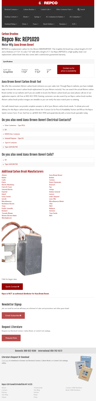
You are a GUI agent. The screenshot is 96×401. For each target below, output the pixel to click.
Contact (4, 390)
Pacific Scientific (7, 208)
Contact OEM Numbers (74, 388)
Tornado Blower (7, 213)
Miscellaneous (7, 201)
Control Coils (46, 9)
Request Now (11, 338)
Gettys (51, 189)
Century (52, 180)
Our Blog (37, 390)
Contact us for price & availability (68, 69)
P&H (50, 206)
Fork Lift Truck (7, 187)
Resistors (63, 24)
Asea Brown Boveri (24, 44)
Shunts (26, 17)
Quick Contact (12, 286)
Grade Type (7, 70)
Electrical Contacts (11, 9)
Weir (50, 215)
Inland (4, 194)
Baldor (4, 177)
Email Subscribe (13, 315)
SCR (74, 24)
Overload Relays (11, 24)
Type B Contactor (11, 143)
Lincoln (4, 199)
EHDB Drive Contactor (12, 134)
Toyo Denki (53, 213)
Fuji (50, 187)
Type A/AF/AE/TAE (11, 147)
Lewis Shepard (54, 196)
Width (37, 70)
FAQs (35, 397)
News (36, 395)
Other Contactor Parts (64, 9)
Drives (25, 24)
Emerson (52, 184)
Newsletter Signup (12, 304)
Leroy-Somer (6, 196)
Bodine (51, 177)
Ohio (51, 203)
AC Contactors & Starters (55, 17)
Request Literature (12, 327)
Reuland (4, 211)
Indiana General (54, 192)
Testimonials (38, 388)
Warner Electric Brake (9, 215)
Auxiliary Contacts (11, 17)
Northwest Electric (8, 203)
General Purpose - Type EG (14, 138)
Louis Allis (52, 199)
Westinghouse (7, 218)
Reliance (52, 208)
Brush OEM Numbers (73, 390)
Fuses (35, 24)
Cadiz (4, 180)
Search (82, 9)
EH (6, 130)
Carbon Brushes (29, 9)
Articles (36, 392)
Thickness (25, 70)
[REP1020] (24, 248)
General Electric (7, 189)
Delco (4, 182)
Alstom (4, 175)
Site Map (5, 395)
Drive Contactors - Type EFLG (15, 125)
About (4, 388)
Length (49, 70)
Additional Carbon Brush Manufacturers (22, 171)
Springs (37, 17)
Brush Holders (48, 24)
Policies (4, 392)
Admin (4, 397)
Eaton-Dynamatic (55, 182)
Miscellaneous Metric (56, 201)
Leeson (51, 194)
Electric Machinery (8, 184)
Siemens (52, 211)
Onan (4, 206)
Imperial (4, 192)
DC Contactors (75, 17)
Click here (5, 360)
